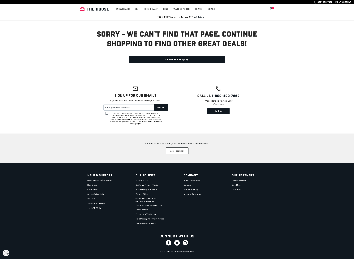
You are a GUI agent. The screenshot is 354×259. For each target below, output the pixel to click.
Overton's (236, 189)
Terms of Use (142, 194)
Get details (199, 17)
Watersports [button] (181, 9)
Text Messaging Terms (146, 223)
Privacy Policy (142, 180)
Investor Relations (192, 194)
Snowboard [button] (123, 9)
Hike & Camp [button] (151, 9)
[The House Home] (94, 8)
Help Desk (92, 185)
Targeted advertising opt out (149, 205)
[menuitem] (122, 9)
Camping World (239, 180)
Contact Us (92, 189)
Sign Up (161, 107)
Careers (187, 185)
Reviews (91, 198)
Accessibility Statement (147, 189)
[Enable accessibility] (6, 253)
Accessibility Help (95, 194)
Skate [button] (198, 9)
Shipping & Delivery (96, 203)
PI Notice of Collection (146, 214)
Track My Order (94, 208)
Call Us (218, 111)
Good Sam (236, 185)
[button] (212, 9)
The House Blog (191, 189)
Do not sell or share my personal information (146, 199)
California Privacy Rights (147, 185)
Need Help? (100, 180)
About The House (192, 180)
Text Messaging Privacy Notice (150, 219)
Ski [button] (136, 9)
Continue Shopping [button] (177, 59)
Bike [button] (165, 9)
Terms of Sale (142, 209)
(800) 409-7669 (324, 2)
